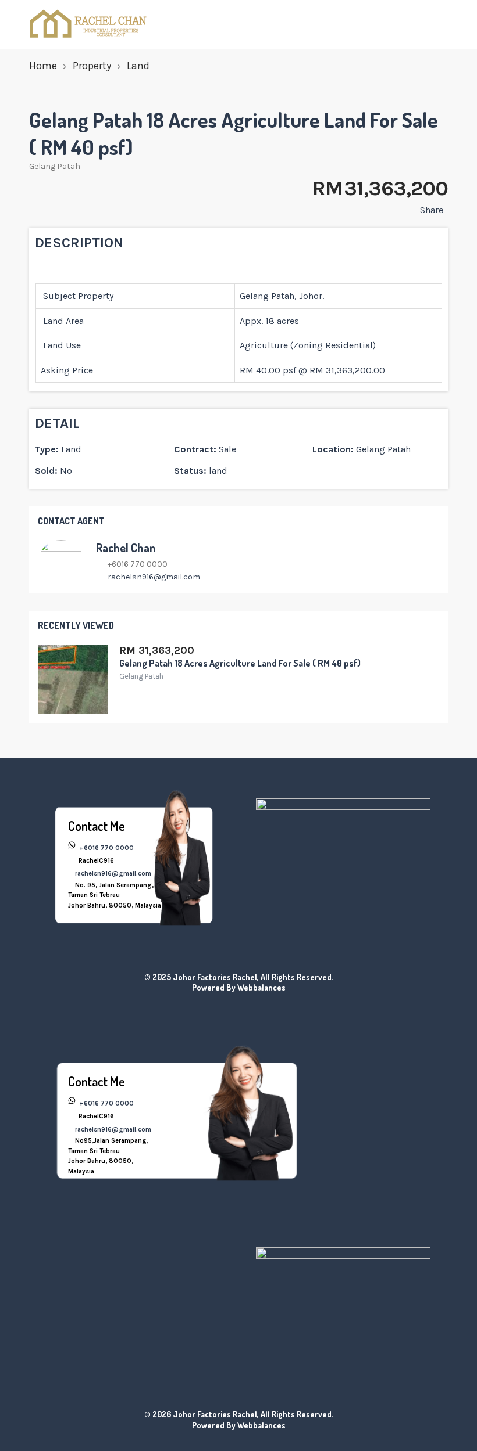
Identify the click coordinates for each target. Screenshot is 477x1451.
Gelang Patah (54, 166)
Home (43, 65)
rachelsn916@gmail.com (154, 577)
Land (138, 65)
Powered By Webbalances (239, 987)
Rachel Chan (125, 547)
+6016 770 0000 (105, 848)
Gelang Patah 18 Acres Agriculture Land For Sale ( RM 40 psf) (240, 663)
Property (92, 65)
